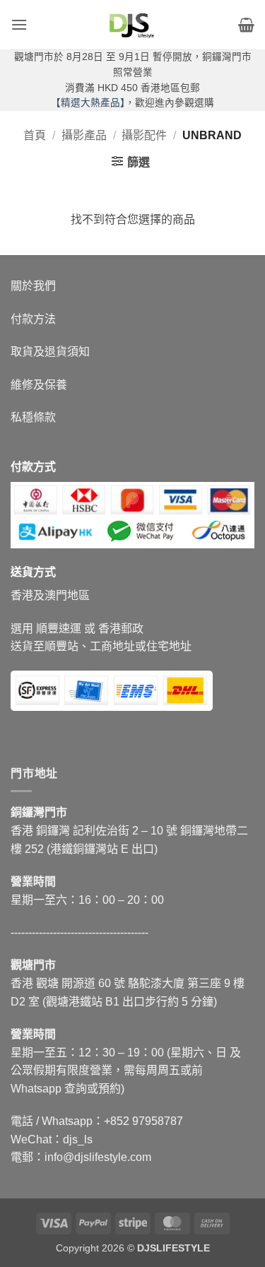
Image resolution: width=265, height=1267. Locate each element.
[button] (19, 24)
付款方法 (33, 319)
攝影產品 (84, 135)
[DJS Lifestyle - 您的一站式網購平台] (133, 24)
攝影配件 (144, 135)
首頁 (34, 135)
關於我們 (33, 286)
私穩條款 (33, 417)
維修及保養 (39, 385)
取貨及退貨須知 (50, 352)
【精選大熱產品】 (88, 103)
